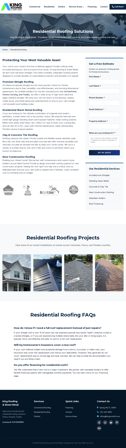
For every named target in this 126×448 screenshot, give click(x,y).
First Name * (95, 76)
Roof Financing (96, 204)
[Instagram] (105, 422)
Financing (92, 7)
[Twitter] (111, 422)
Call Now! (119, 6)
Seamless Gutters (97, 198)
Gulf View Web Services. (83, 443)
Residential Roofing (42, 412)
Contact (104, 7)
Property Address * (98, 121)
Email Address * (96, 109)
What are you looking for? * (102, 133)
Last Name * (95, 86)
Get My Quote (104, 153)
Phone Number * (97, 97)
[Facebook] (99, 422)
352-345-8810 (106, 412)
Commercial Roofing (42, 408)
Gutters (61, 7)
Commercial (34, 7)
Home (5, 50)
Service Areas (76, 7)
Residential (49, 7)
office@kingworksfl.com (110, 416)
